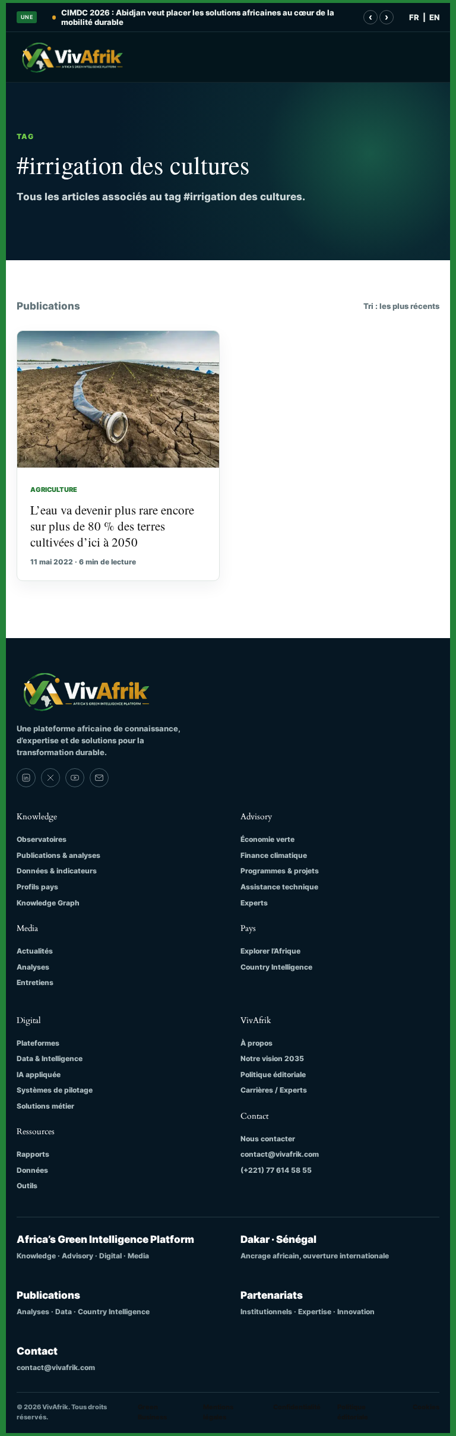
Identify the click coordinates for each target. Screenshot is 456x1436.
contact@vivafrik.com (279, 1154)
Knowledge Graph (48, 902)
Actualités (35, 950)
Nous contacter (267, 1138)
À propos (256, 1043)
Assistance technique (279, 886)
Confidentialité (297, 1407)
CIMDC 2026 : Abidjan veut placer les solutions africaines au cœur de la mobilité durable (197, 17)
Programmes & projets (279, 870)
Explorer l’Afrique (270, 950)
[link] (26, 777)
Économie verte (267, 839)
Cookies (426, 1407)
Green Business (152, 1412)
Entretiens (35, 982)
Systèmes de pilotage (55, 1089)
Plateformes (38, 1043)
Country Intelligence (276, 966)
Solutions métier (45, 1106)
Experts (254, 902)
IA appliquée (39, 1074)
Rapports (33, 1154)
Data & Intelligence (50, 1058)
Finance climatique (273, 855)
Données (32, 1170)
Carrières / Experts (273, 1089)
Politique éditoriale (273, 1074)
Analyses (33, 966)
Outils (27, 1185)
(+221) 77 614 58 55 (276, 1170)
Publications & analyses (58, 855)
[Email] (99, 777)
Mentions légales (218, 1412)
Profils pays (37, 886)
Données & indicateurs (57, 870)
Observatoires (41, 839)
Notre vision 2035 (272, 1058)
